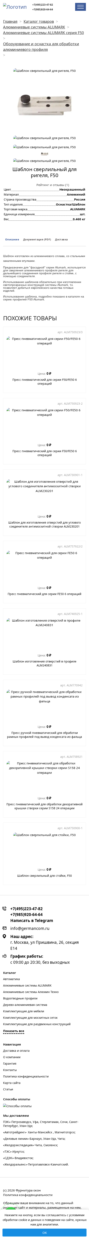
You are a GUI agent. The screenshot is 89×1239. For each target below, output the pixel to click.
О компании (11, 1057)
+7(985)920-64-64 (42, 9)
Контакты (10, 1070)
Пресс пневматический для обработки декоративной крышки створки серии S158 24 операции (44, 806)
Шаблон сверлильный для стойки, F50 (44, 876)
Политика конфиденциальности (26, 1076)
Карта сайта (11, 1083)
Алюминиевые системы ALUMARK (27, 985)
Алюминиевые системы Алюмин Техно (31, 992)
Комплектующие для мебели (23, 1011)
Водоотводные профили (20, 998)
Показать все (13, 1031)
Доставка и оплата (16, 1051)
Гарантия (9, 1063)
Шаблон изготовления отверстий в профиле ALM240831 (44, 663)
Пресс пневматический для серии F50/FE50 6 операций (44, 382)
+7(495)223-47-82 (42, 4)
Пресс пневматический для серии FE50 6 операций (44, 594)
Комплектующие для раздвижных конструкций (37, 1024)
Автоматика (11, 979)
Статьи (8, 1089)
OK (44, 1232)
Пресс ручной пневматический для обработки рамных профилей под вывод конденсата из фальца (44, 735)
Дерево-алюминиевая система (25, 1005)
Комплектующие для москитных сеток (30, 1018)
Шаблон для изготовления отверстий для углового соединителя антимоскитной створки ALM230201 (44, 524)
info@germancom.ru (29, 928)
